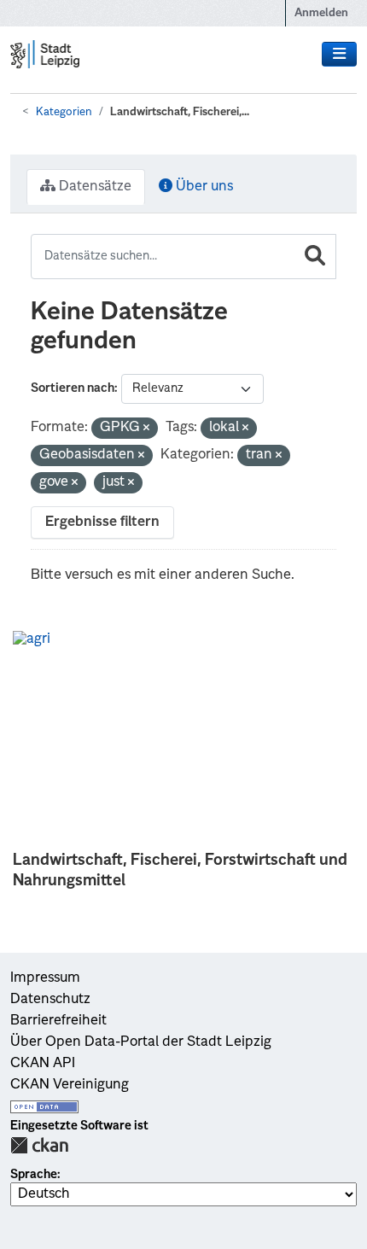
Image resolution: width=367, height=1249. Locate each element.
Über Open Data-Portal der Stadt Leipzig (140, 1042)
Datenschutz (50, 1000)
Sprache (33, 1175)
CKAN (39, 1145)
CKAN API (42, 1064)
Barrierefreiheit (58, 1021)
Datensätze (93, 187)
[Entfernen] (146, 429)
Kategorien (64, 112)
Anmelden (321, 13)
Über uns (202, 187)
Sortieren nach (72, 388)
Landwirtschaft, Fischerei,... (179, 112)
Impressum (45, 978)
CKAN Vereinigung (69, 1085)
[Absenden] (315, 256)
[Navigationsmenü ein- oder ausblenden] (339, 54)
